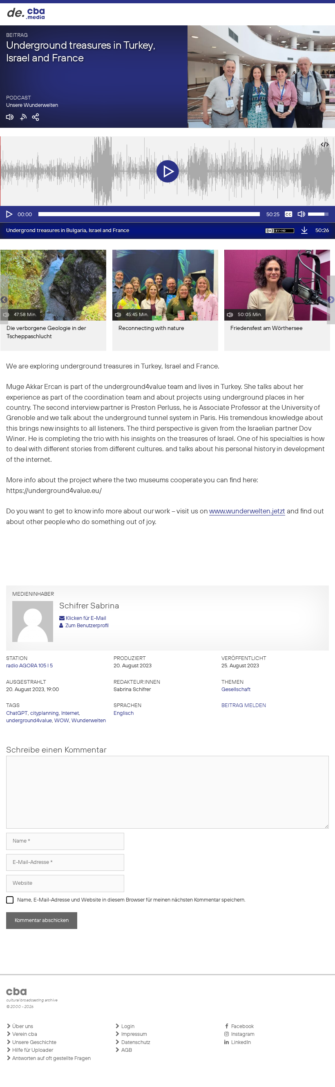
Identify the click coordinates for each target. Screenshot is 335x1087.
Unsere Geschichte (33, 1042)
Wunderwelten (88, 720)
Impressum (133, 1034)
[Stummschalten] (301, 214)
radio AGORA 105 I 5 (29, 666)
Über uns (22, 1026)
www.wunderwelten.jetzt (247, 511)
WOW (61, 720)
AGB (126, 1050)
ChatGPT (17, 713)
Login (127, 1026)
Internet (70, 713)
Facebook (241, 1026)
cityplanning (44, 713)
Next (331, 300)
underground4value (29, 720)
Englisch (124, 713)
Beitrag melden (243, 705)
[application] (167, 214)
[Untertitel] (288, 214)
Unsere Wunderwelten (32, 105)
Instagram (242, 1034)
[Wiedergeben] (8, 214)
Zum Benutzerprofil (86, 625)
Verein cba (24, 1034)
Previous (4, 300)
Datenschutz (135, 1042)
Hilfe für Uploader (32, 1050)
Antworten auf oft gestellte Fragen (51, 1058)
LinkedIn (240, 1042)
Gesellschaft (235, 689)
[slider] (149, 214)
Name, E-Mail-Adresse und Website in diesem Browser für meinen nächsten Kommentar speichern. (131, 900)
